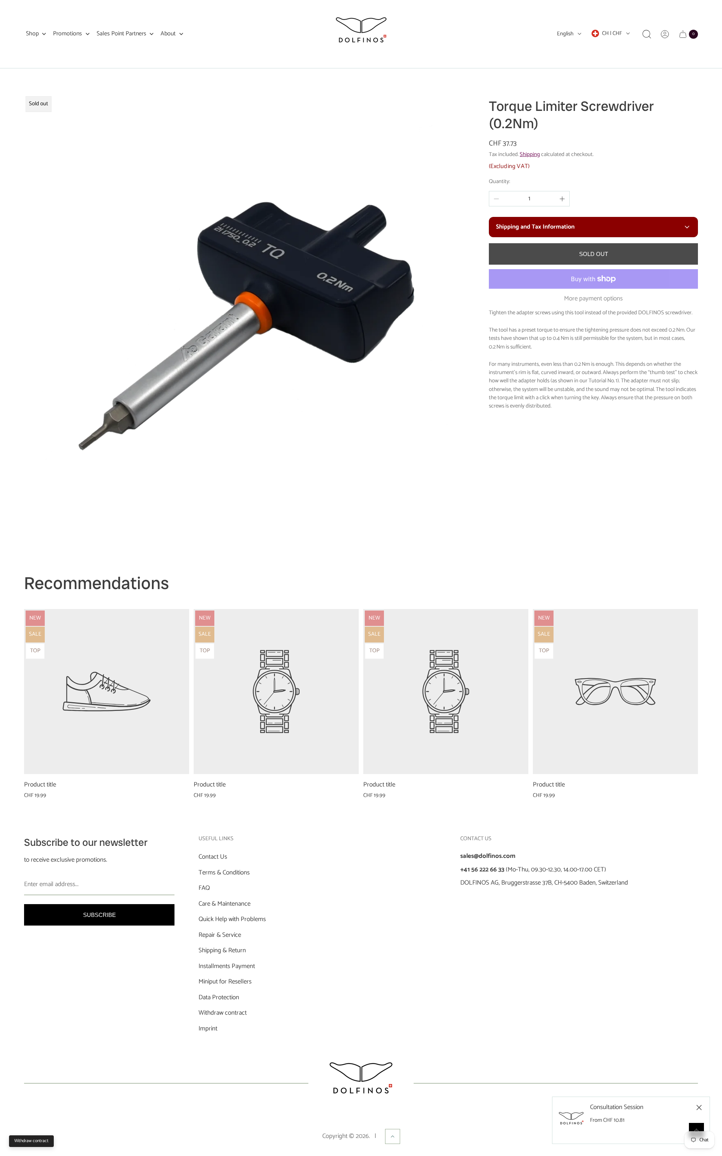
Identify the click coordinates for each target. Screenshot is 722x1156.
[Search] (647, 34)
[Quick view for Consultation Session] (696, 1130)
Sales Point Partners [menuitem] (121, 33)
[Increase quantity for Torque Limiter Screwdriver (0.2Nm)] (562, 199)
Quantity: (499, 181)
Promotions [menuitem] (67, 33)
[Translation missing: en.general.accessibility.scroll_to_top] (392, 1136)
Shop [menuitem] (32, 33)
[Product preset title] (106, 691)
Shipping (530, 154)
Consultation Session (616, 1107)
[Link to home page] (361, 1083)
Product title (40, 785)
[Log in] (665, 34)
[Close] (699, 1107)
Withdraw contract (31, 1140)
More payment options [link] (593, 299)
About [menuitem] (168, 33)
